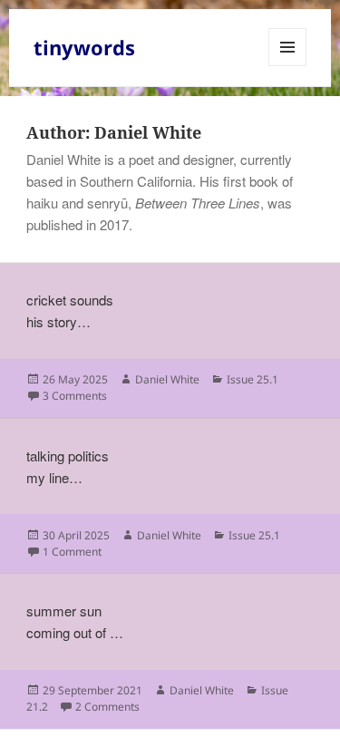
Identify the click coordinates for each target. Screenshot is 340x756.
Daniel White (167, 379)
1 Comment (72, 551)
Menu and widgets (287, 65)
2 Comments (107, 706)
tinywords (84, 47)
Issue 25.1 (252, 379)
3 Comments (75, 395)
